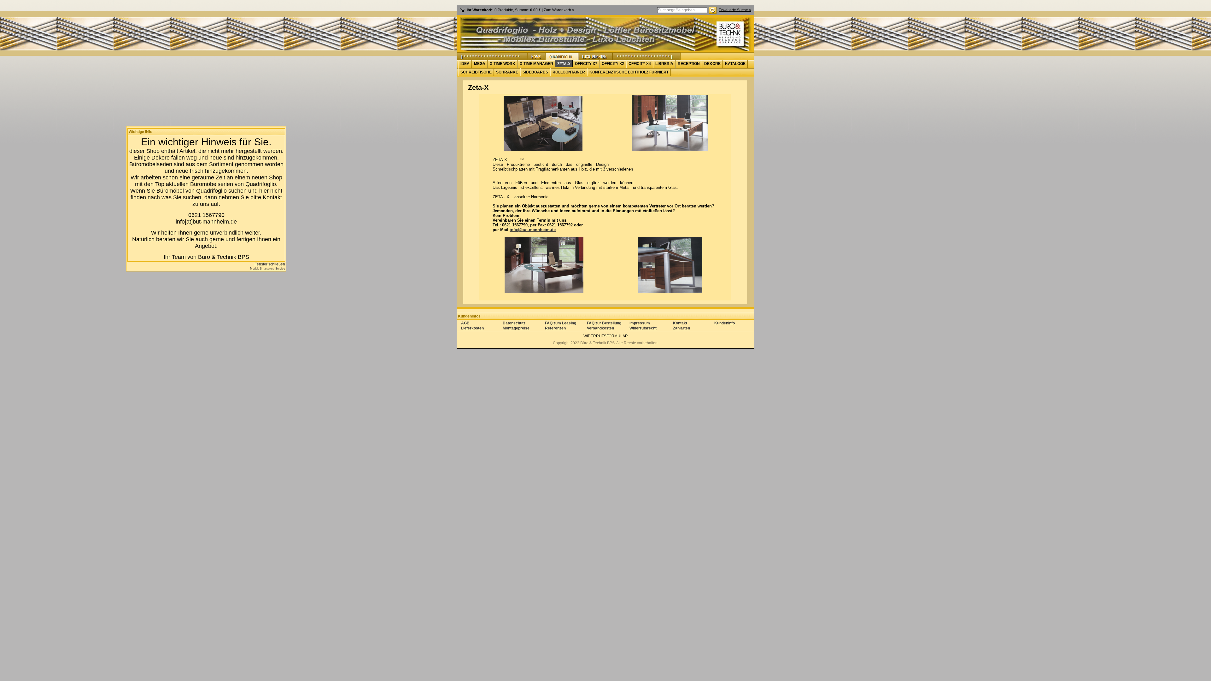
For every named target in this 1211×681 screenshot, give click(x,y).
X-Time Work (502, 63)
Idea (465, 63)
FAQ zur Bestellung (604, 323)
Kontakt (680, 323)
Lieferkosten (472, 328)
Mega (479, 63)
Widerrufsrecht (643, 328)
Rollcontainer (569, 72)
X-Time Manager (536, 63)
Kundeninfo (724, 323)
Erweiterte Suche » (735, 10)
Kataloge (735, 63)
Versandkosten (600, 328)
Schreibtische (476, 72)
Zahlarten (681, 328)
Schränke (507, 72)
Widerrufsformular (605, 336)
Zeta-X (563, 64)
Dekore (712, 63)
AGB (465, 323)
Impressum (639, 323)
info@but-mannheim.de (533, 229)
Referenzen (555, 328)
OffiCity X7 (586, 63)
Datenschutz (514, 323)
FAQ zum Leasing (560, 323)
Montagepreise (516, 328)
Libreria (664, 63)
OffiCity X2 (613, 63)
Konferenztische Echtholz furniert (629, 72)
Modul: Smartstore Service (267, 268)
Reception (689, 63)
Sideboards (535, 72)
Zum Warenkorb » (559, 10)
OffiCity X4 (640, 63)
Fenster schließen (269, 264)
